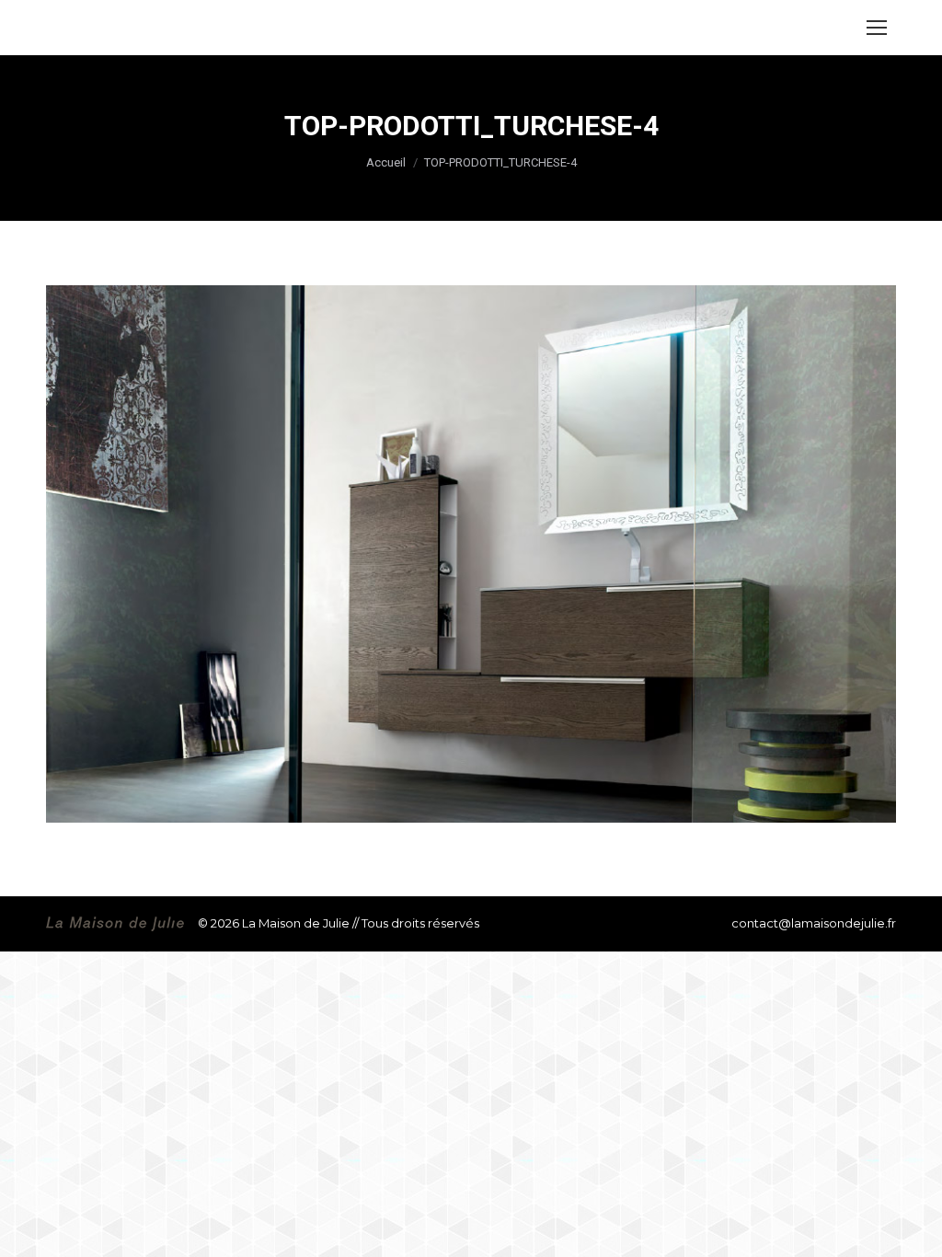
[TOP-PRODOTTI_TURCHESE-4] (471, 554)
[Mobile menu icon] (877, 27)
